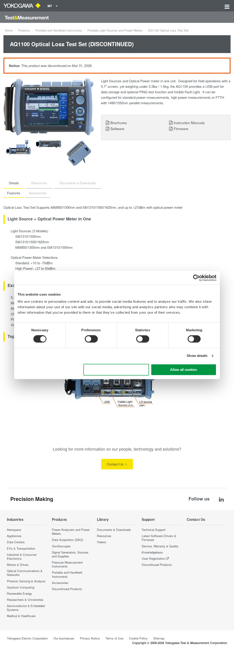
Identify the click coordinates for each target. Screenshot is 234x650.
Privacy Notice (90, 638)
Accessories (60, 582)
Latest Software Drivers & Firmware (159, 538)
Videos (101, 542)
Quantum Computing (20, 587)
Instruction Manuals (189, 122)
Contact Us (116, 464)
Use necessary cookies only (116, 370)
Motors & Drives (18, 564)
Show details (197, 356)
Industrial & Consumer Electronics (22, 556)
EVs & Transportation (21, 548)
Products (24, 30)
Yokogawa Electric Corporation (27, 638)
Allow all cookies (183, 370)
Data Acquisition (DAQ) (67, 540)
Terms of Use (114, 638)
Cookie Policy (138, 638)
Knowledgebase (152, 552)
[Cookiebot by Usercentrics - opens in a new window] (196, 277)
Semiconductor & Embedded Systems (26, 608)
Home (9, 30)
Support (148, 519)
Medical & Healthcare (21, 616)
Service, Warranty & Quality (160, 546)
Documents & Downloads (114, 529)
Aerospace (14, 529)
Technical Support (153, 529)
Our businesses (63, 638)
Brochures (118, 122)
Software (117, 128)
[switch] (91, 339)
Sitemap (158, 638)
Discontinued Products (67, 589)
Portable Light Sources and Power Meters (115, 30)
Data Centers (16, 542)
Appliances (14, 536)
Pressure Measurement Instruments (67, 564)
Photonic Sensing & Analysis (26, 581)
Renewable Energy (19, 593)
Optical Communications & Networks (25, 573)
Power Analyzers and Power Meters (71, 531)
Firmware (181, 128)
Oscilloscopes (61, 546)
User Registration (153, 558)
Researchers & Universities (25, 599)
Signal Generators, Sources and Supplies (70, 554)
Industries (15, 519)
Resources (104, 536)
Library (103, 519)
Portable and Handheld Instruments (58, 30)
